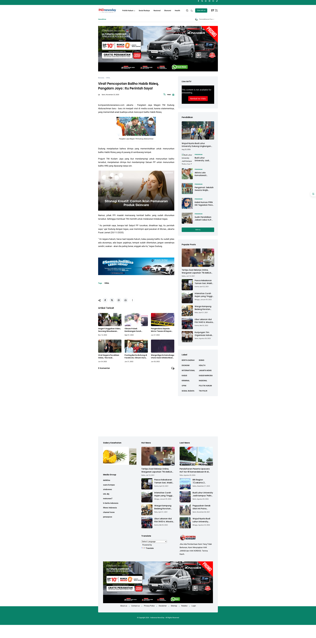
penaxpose (107, 517)
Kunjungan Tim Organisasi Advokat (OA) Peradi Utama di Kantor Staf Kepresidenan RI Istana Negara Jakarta (204, 334)
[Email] (125, 300)
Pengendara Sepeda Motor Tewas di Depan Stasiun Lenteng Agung (161, 330)
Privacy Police (149, 606)
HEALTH (202, 365)
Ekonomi (167, 10)
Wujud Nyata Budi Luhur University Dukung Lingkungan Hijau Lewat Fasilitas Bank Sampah (196, 145)
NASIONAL (203, 381)
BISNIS (201, 360)
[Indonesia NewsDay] (107, 10)
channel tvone (109, 512)
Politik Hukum (127, 10)
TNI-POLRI (203, 391)
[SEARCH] (187, 10)
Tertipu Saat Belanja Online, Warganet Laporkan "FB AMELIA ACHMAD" (196, 271)
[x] (202, 1)
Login (194, 606)
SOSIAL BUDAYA (188, 391)
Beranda (101, 78)
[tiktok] (217, 1)
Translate (150, 548)
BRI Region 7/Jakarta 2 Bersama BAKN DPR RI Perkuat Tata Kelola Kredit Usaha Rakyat (202, 481)
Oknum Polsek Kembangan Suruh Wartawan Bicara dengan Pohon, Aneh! (134, 330)
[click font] (164, 95)
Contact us (135, 606)
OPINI (184, 386)
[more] (132, 300)
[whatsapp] (206, 1)
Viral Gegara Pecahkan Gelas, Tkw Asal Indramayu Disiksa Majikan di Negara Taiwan (108, 356)
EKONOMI (185, 365)
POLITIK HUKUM (205, 386)
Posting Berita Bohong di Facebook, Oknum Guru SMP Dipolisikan (136, 356)
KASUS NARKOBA (206, 375)
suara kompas (109, 485)
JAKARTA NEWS (205, 370)
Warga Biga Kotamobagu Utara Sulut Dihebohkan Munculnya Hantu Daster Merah (162, 356)
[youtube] (213, 1)
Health (177, 10)
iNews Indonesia (110, 508)
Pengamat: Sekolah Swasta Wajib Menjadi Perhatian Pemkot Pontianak (204, 189)
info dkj (106, 494)
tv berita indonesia (110, 503)
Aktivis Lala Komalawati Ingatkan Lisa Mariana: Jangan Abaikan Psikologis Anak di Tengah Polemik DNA (204, 174)
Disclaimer (163, 606)
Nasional (157, 10)
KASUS (184, 375)
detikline (106, 480)
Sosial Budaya (144, 10)
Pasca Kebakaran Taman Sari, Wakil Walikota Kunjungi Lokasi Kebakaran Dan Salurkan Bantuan (203, 282)
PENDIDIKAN (198, 154)
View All (198, 229)
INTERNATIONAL (188, 370)
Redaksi (184, 606)
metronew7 (107, 498)
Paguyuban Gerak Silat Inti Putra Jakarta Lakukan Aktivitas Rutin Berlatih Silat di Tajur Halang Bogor (202, 507)
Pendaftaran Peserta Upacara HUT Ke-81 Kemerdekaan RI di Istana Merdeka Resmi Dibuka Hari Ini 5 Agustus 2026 (195, 19)
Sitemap (174, 606)
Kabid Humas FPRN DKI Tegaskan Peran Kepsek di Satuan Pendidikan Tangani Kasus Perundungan (204, 203)
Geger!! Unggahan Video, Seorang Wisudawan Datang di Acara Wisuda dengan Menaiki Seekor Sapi (109, 330)
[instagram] (209, 1)
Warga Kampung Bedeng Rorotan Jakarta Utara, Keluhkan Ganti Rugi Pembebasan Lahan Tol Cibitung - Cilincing (204, 308)
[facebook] (198, 1)
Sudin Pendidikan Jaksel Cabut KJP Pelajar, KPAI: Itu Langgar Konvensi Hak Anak (203, 218)
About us (123, 606)
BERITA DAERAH (188, 360)
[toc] (313, 193)
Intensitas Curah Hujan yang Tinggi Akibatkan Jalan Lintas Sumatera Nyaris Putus (203, 295)
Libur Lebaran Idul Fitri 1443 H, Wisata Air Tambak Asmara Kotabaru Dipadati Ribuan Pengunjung (204, 321)
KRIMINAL (186, 381)
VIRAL (108, 78)
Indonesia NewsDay (157, 617)
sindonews (107, 489)
